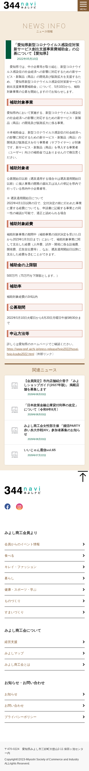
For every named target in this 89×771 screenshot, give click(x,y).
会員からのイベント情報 (22, 544)
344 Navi (21, 5)
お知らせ (11, 694)
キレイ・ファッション (21, 567)
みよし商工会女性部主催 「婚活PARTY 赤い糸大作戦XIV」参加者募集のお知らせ (52, 430)
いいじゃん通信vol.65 (40, 450)
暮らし (9, 578)
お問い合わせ (14, 705)
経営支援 (11, 642)
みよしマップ (14, 653)
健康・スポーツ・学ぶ (21, 589)
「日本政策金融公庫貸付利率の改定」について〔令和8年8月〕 (51, 407)
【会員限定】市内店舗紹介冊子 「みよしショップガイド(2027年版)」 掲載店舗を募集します (51, 385)
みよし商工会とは (17, 664)
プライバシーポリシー (21, 717)
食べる (9, 555)
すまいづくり (14, 612)
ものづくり (13, 601)
